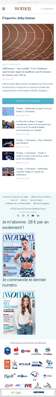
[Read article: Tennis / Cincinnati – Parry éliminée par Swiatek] (8, 143)
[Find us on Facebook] (28, 215)
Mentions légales (41, 203)
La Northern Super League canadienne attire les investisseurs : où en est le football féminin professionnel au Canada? (34, 125)
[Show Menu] (3, 8)
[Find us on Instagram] (23, 215)
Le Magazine (47, 8)
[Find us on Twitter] (18, 215)
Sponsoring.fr (36, 200)
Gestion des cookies (28, 212)
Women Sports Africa (41, 197)
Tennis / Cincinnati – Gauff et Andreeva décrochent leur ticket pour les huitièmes (32, 156)
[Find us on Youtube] (33, 215)
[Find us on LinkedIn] (38, 215)
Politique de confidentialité (18, 203)
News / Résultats (11, 64)
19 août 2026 (23, 147)
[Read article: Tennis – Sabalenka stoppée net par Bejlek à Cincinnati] (8, 111)
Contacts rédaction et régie (15, 197)
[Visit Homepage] (23, 9)
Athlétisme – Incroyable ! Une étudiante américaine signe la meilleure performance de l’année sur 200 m (27, 72)
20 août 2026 (23, 115)
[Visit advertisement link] (28, 392)
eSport (24, 200)
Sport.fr (14, 200)
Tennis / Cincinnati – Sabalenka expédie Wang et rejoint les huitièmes (32, 171)
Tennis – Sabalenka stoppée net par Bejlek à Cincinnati (34, 110)
